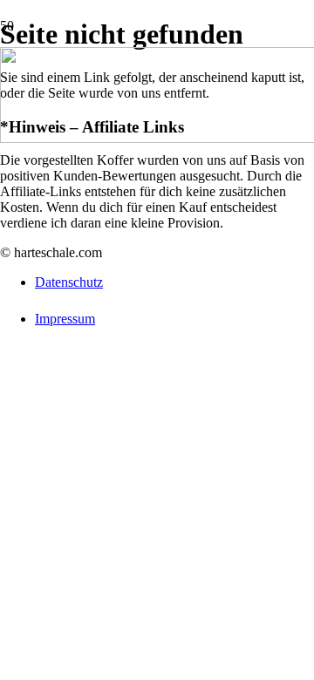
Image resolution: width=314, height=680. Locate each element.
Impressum (65, 318)
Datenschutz (69, 282)
